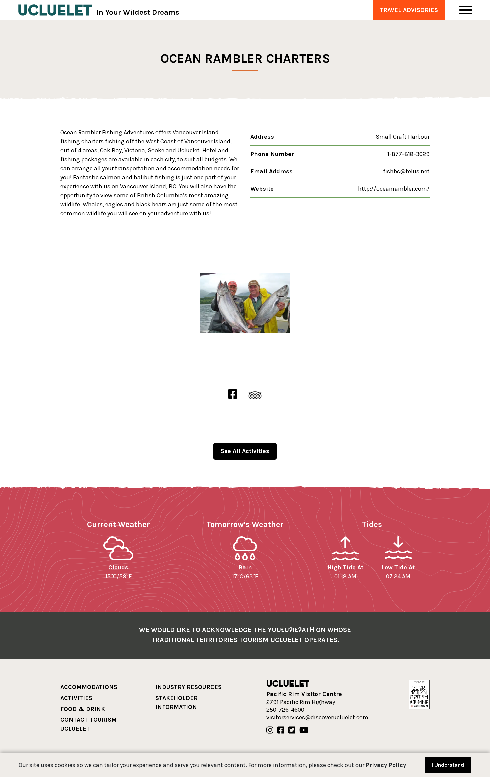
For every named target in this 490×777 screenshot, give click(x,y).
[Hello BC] (419, 694)
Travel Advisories (409, 10)
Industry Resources (188, 687)
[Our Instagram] (269, 730)
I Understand (448, 765)
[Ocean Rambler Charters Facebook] (232, 394)
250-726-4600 (285, 709)
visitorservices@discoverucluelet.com (317, 717)
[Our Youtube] (303, 730)
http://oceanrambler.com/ (394, 188)
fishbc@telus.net (406, 171)
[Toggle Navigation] (465, 10)
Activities (76, 698)
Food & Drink (82, 709)
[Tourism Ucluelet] (55, 10)
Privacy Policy (386, 765)
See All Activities (245, 451)
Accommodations (88, 687)
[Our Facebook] (280, 730)
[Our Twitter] (291, 730)
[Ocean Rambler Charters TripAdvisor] (255, 394)
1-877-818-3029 (408, 154)
